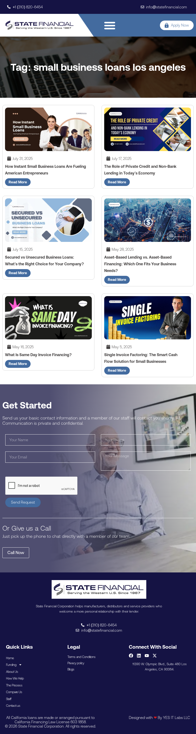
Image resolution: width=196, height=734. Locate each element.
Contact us (13, 705)
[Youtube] (147, 655)
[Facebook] (131, 655)
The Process (14, 685)
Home (10, 658)
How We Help (15, 678)
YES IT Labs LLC (176, 717)
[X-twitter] (154, 655)
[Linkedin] (139, 655)
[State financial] (39, 25)
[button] (110, 25)
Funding (11, 665)
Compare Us (14, 692)
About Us (12, 672)
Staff (8, 699)
